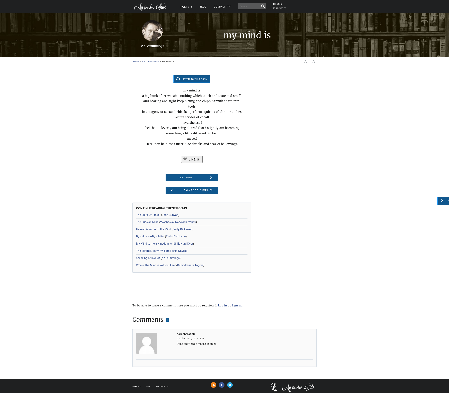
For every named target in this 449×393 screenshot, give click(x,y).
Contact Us (162, 386)
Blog (203, 6)
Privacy (137, 386)
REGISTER (281, 8)
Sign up (237, 305)
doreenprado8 (186, 334)
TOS (148, 386)
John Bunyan (170, 215)
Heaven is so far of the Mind (153, 229)
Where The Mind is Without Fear (156, 265)
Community (222, 6)
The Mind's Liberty (147, 250)
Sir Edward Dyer (183, 243)
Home (135, 61)
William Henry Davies (173, 250)
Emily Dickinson (182, 229)
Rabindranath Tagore (190, 265)
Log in (222, 305)
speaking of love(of (148, 258)
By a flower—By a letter (150, 236)
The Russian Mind (147, 222)
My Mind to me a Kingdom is (154, 243)
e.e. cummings (150, 61)
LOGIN (278, 4)
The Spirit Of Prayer (148, 215)
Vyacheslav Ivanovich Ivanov (178, 222)
